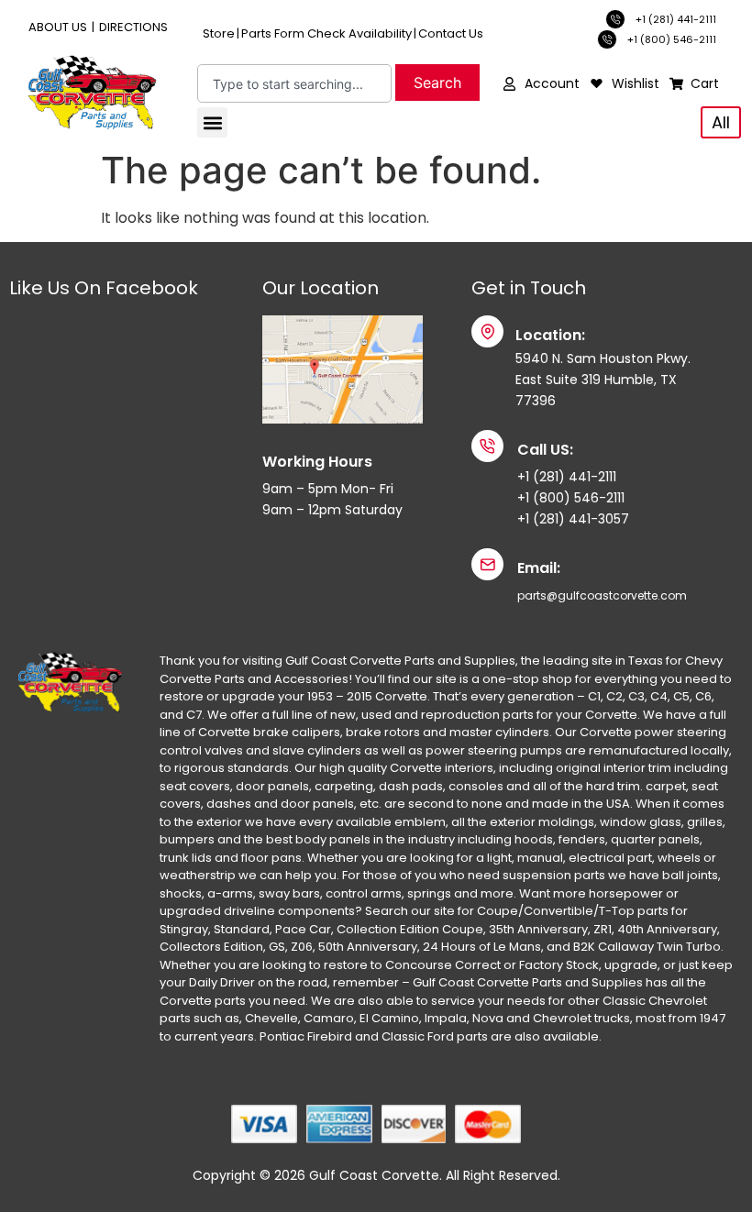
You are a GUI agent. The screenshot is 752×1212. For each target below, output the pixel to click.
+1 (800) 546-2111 (571, 498)
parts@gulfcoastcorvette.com (602, 595)
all (721, 122)
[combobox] (294, 83)
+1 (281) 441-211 (565, 477)
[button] (212, 122)
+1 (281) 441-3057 (573, 519)
